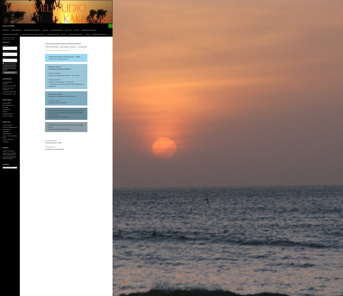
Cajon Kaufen (6, 131)
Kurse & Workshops (16, 30)
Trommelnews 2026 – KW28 (9, 91)
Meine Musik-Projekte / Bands (10, 34)
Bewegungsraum (7, 129)
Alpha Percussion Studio (8, 151)
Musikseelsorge (6, 109)
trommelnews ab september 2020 (54, 148)
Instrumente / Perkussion (75, 34)
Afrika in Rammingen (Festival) (10, 127)
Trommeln (63, 43)
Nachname (6, 51)
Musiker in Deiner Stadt (8, 139)
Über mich (63, 34)
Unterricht (70, 43)
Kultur (51, 43)
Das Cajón (45, 30)
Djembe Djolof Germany (8, 105)
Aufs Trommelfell (7, 103)
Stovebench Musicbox (8, 113)
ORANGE (5, 111)
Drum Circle (68, 30)
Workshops (77, 43)
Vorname (5, 45)
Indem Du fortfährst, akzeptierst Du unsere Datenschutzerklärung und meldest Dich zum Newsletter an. (10, 67)
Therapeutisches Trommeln (88, 30)
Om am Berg (5, 141)
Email (4, 57)
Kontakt (87, 34)
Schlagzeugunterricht (57, 30)
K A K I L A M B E (8, 26)
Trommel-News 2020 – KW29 (53, 142)
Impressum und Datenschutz (99, 34)
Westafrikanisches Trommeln (31, 30)
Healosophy (5, 107)
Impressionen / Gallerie (52, 34)
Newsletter (6, 30)
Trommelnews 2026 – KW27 (9, 94)
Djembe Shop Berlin (7, 133)
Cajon (47, 43)
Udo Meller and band (8, 116)
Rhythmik (76, 30)
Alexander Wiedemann (62, 50)
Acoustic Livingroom (7, 125)
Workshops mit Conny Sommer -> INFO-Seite (32, 34)
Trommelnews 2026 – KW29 (9, 86)
